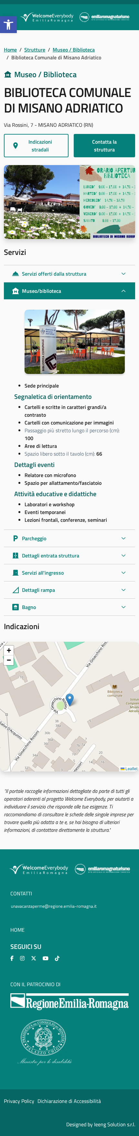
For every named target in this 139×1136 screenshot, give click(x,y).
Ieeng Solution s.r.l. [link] (114, 1124)
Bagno (24, 607)
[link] (8, 24)
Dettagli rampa (33, 590)
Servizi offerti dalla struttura (49, 274)
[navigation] (69, 706)
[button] (70, 700)
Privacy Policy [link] (19, 1101)
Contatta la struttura (104, 145)
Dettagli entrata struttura (45, 555)
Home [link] (10, 50)
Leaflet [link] (130, 768)
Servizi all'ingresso (38, 573)
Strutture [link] (34, 50)
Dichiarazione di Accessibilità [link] (69, 1101)
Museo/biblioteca (36, 291)
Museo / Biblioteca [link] (74, 50)
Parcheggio (29, 538)
